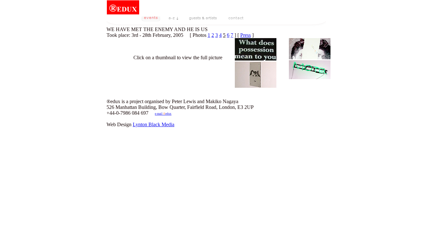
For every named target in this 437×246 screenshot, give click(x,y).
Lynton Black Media (153, 124)
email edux (163, 113)
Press (245, 35)
